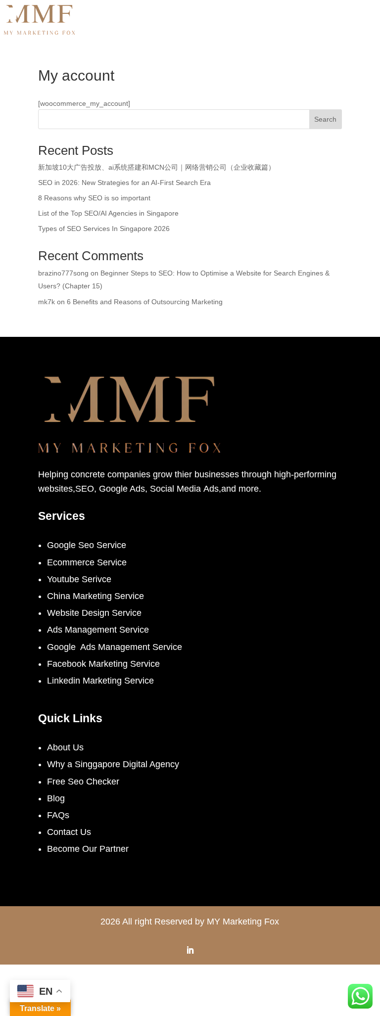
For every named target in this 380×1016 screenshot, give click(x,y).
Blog (56, 798)
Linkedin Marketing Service (100, 681)
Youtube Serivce (79, 579)
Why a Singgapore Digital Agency (113, 764)
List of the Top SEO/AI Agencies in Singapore (108, 213)
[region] (193, 946)
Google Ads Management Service (114, 647)
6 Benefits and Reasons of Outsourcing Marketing (145, 302)
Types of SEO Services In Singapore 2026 (104, 228)
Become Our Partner (88, 849)
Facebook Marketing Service (103, 664)
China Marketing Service (95, 596)
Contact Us (69, 832)
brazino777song (63, 273)
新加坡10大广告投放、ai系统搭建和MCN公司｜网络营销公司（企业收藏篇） (156, 167)
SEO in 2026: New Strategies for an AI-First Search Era (124, 182)
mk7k (46, 302)
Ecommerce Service (87, 562)
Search (325, 119)
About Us (65, 747)
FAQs (58, 815)
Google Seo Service (86, 545)
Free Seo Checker (83, 781)
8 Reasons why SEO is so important (94, 198)
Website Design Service (94, 613)
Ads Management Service (98, 630)
